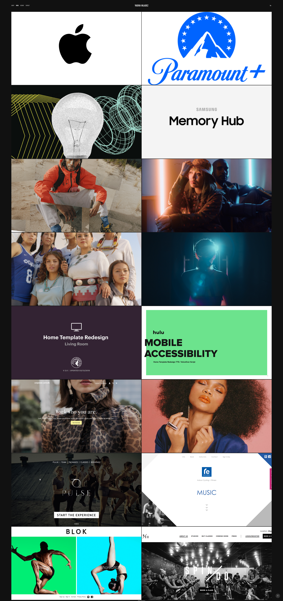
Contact (28, 5)
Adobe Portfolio (143, 600)
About (12, 5)
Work (17, 5)
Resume (22, 5)
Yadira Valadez (141, 5)
